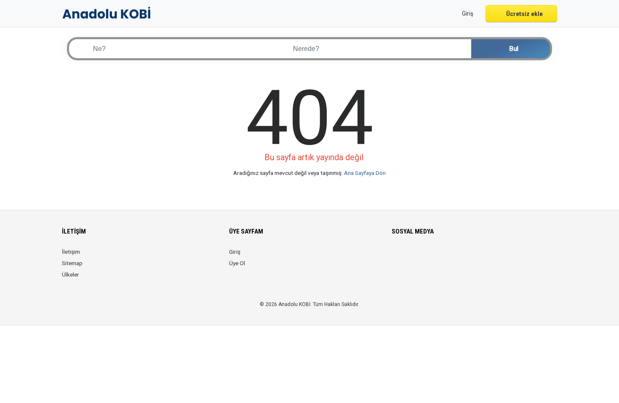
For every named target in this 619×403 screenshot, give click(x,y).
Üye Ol (237, 263)
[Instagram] (420, 256)
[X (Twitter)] (408, 256)
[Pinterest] (444, 256)
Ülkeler (70, 274)
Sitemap (72, 263)
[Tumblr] (467, 256)
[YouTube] (456, 256)
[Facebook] (397, 256)
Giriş (234, 251)
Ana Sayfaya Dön (365, 172)
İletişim (71, 251)
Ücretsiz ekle (524, 14)
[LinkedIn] (432, 256)
